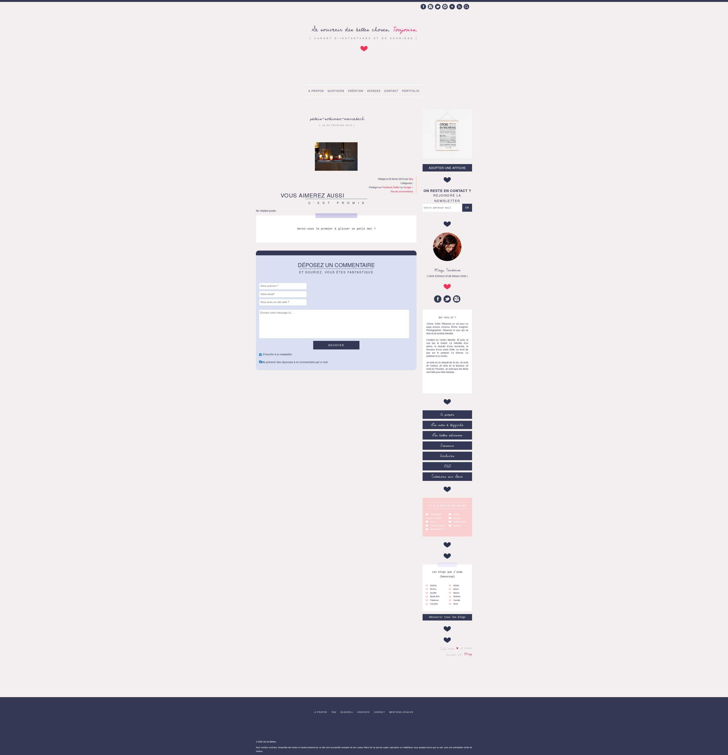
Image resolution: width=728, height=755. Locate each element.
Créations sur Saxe (447, 476)
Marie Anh (434, 596)
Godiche (457, 525)
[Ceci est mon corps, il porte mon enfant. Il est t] (293, 728)
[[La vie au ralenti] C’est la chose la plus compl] (412, 728)
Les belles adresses (447, 435)
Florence (457, 518)
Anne (432, 521)
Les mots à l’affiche (447, 425)
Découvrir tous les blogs (447, 617)
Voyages (373, 91)
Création (355, 91)
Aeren (456, 588)
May (468, 654)
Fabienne (434, 600)
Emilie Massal (459, 521)
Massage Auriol (437, 529)
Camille (456, 600)
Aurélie (433, 592)
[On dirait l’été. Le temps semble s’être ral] (388, 728)
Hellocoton (445, 6)
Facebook (423, 6)
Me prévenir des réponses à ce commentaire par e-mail (295, 362)
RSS (459, 6)
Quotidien (336, 91)
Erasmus (447, 445)
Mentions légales (401, 712)
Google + (452, 6)
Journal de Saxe (437, 525)
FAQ (447, 466)
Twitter (438, 6)
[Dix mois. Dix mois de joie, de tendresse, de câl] (364, 728)
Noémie (456, 596)
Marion (456, 592)
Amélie (456, 514)
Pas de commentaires (402, 191)
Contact (391, 91)
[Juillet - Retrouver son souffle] (269, 728)
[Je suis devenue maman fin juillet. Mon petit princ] (459, 728)
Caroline (434, 603)
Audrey (433, 585)
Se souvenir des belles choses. (364, 29)
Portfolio (411, 91)
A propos (316, 91)
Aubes (456, 585)
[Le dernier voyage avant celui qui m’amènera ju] (435, 728)
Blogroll (347, 712)
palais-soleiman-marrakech (337, 118)
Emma (433, 588)
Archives (447, 455)
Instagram (430, 6)
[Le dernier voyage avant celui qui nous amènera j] (340, 728)
